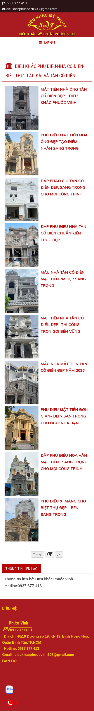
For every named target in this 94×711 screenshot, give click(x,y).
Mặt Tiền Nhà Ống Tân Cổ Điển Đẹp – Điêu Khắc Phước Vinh (64, 96)
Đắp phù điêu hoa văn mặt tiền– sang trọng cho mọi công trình (64, 462)
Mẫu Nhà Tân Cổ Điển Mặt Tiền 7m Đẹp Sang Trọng (63, 279)
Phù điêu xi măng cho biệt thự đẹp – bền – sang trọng (63, 508)
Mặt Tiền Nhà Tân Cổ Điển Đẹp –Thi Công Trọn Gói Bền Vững (62, 325)
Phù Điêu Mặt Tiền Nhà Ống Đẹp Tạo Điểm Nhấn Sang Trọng (64, 142)
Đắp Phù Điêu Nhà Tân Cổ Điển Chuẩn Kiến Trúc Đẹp (63, 233)
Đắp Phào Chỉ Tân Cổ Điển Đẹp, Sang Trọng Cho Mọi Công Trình (63, 187)
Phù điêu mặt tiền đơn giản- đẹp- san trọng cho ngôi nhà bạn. (64, 416)
